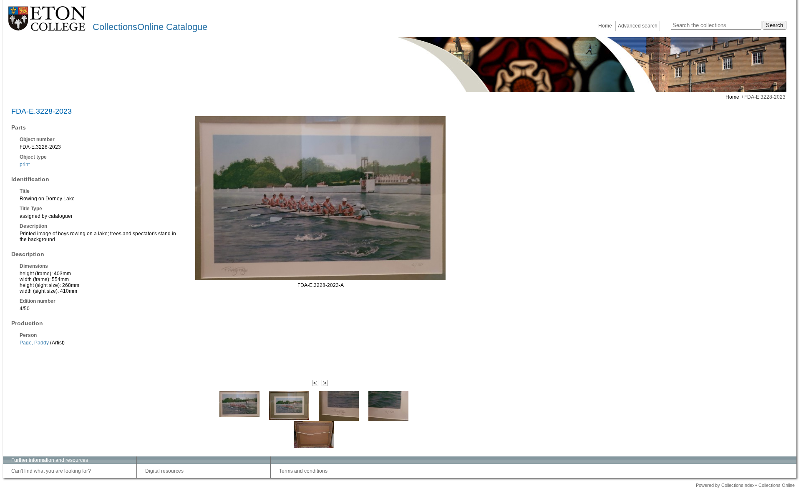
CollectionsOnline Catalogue (150, 27)
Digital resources (164, 471)
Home (605, 26)
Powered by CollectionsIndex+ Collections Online (745, 485)
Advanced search (637, 26)
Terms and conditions (303, 471)
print (25, 164)
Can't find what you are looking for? (51, 471)
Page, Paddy (34, 343)
